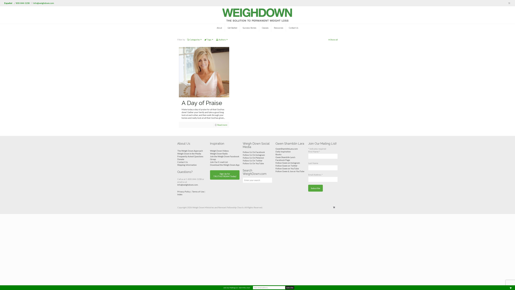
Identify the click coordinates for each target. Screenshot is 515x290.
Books (278, 154)
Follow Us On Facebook (254, 152)
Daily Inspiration (283, 151)
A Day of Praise (202, 102)
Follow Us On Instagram (254, 155)
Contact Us (182, 162)
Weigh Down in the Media (189, 153)
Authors (222, 39)
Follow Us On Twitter (252, 160)
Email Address (315, 174)
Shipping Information (187, 165)
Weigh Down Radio (219, 153)
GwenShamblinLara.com (286, 148)
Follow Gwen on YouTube (287, 168)
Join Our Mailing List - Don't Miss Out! (236, 288)
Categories (195, 39)
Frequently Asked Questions (190, 156)
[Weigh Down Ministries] (257, 15)
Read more (222, 125)
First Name (314, 151)
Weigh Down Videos (219, 150)
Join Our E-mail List (219, 162)
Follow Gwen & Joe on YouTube (289, 171)
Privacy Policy (183, 191)
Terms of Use (198, 191)
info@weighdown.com (43, 3)
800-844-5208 (23, 3)
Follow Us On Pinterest (253, 157)
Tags (209, 39)
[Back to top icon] (502, 284)
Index (179, 194)
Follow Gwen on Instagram (287, 163)
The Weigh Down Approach (190, 150)
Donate (180, 159)
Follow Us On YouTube (253, 163)
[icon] (509, 3)
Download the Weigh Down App (225, 165)
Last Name (313, 163)
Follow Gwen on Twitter (286, 165)
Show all (334, 39)
